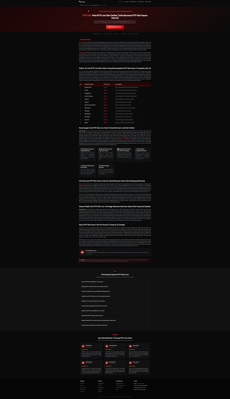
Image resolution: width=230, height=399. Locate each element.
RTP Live (81, 71)
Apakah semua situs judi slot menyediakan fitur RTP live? (95, 325)
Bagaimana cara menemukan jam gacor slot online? (93, 301)
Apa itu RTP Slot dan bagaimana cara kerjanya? (92, 281)
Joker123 (100, 389)
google (136, 245)
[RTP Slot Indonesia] (82, 2)
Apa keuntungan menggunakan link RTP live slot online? (94, 305)
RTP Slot (81, 42)
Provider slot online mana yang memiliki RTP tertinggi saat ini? (96, 291)
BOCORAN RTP (133, 1)
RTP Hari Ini (82, 389)
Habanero (100, 391)
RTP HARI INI (141, 1)
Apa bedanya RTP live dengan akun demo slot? (92, 315)
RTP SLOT (121, 1)
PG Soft (99, 385)
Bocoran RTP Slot (83, 184)
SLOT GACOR (148, 1)
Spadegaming (101, 387)
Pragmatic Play (101, 383)
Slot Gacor (82, 391)
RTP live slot (82, 52)
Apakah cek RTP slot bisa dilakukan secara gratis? (93, 310)
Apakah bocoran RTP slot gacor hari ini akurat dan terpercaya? (96, 296)
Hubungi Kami (119, 387)
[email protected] (140, 383)
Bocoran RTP (83, 387)
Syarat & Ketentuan (120, 385)
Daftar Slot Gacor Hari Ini (115, 27)
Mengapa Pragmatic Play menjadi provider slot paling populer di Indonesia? (99, 320)
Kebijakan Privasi (119, 383)
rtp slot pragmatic (126, 138)
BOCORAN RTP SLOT (95, 5)
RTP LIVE (126, 1)
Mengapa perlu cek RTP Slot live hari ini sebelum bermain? (95, 286)
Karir (117, 389)
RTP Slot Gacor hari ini (84, 227)
